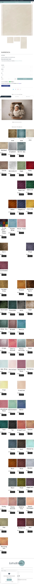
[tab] (5, 96)
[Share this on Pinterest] (18, 89)
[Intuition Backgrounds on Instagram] (17, 576)
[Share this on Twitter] (13, 89)
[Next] (32, 20)
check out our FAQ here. (18, 60)
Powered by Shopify (23, 579)
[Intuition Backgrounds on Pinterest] (19, 576)
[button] (5, 86)
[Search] (30, 2)
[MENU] (0, 2)
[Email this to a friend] (20, 89)
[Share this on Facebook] (16, 89)
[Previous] (2, 20)
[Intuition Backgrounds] (17, 2)
